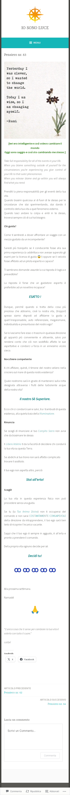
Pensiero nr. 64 (53, 702)
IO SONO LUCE (35, 28)
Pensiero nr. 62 (17, 690)
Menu (37, 42)
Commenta (50, 755)
